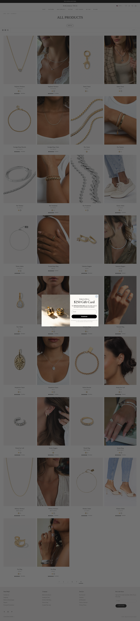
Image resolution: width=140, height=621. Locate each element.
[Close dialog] (97, 296)
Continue (84, 316)
